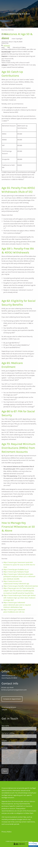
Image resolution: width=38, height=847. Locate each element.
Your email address (15, 733)
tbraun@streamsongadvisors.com (15, 690)
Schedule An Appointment (12, 699)
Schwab (4, 65)
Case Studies (5, 52)
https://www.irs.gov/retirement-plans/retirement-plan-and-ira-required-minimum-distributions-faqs (17, 605)
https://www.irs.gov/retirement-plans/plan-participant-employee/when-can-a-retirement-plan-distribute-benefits (19, 576)
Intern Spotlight (17, 38)
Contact (4, 56)
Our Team (4, 34)
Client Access (5, 61)
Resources (4, 43)
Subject (11, 740)
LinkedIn (4, 709)
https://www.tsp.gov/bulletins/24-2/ (16, 569)
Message (12, 748)
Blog (2, 47)
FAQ (8, 47)
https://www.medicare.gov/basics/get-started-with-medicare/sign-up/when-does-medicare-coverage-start (19, 598)
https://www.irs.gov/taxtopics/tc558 (16, 572)
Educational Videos (19, 47)
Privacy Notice (6, 832)
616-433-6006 (8, 687)
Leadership (5, 38)
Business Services (7, 30)
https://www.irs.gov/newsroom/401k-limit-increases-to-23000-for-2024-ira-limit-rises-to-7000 (19, 565)
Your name (12, 726)
